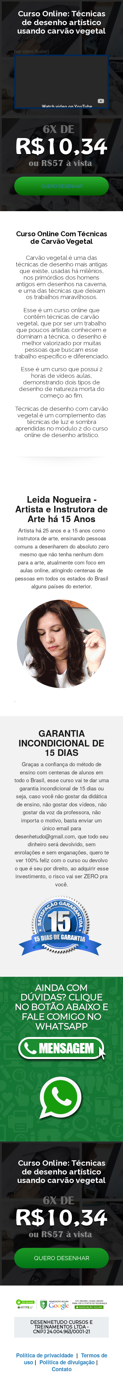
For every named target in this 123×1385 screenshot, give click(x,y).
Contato (62, 1369)
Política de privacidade (44, 1355)
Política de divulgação (67, 1362)
